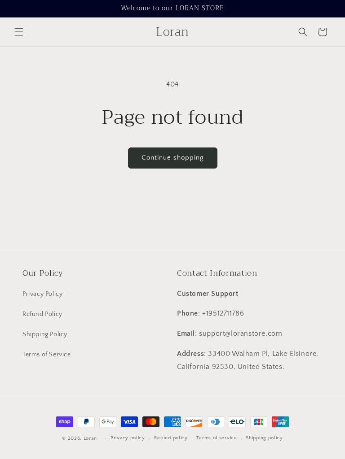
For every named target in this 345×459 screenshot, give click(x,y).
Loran (90, 438)
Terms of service (216, 438)
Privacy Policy (42, 294)
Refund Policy (42, 314)
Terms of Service (46, 354)
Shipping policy (264, 438)
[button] (19, 32)
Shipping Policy (44, 334)
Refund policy (171, 438)
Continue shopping (173, 157)
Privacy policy (128, 438)
